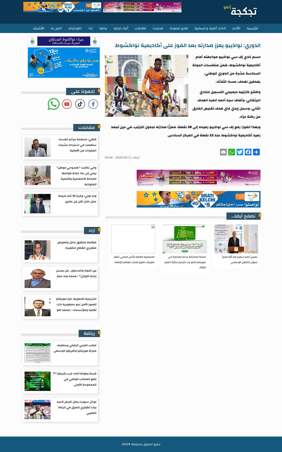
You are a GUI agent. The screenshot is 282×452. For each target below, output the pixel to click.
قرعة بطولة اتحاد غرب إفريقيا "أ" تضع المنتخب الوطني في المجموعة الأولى (74, 379)
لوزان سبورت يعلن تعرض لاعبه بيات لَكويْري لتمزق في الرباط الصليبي (76, 407)
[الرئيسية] (222, 11)
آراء (90, 28)
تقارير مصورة (179, 28)
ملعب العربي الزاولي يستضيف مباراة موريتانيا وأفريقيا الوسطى (74, 348)
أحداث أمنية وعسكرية (210, 28)
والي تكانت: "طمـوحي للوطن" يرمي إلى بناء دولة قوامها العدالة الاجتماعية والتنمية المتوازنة (76, 176)
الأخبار (236, 28)
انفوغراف (75, 28)
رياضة (103, 28)
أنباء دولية (121, 28)
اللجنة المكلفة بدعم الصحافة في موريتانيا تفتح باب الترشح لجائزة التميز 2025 (185, 262)
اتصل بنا (56, 28)
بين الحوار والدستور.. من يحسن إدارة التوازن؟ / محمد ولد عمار (76, 273)
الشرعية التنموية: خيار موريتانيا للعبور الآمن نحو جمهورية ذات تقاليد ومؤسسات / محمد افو (76, 304)
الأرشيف (38, 28)
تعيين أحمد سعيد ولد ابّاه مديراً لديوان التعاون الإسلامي (239, 259)
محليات (158, 28)
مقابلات (140, 28)
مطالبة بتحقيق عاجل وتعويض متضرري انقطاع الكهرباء (76, 245)
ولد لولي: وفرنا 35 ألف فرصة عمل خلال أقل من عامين (77, 198)
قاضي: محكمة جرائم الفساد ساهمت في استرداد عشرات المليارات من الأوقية (77, 145)
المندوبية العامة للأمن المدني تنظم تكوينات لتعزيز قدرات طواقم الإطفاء (134, 259)
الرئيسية (252, 28)
